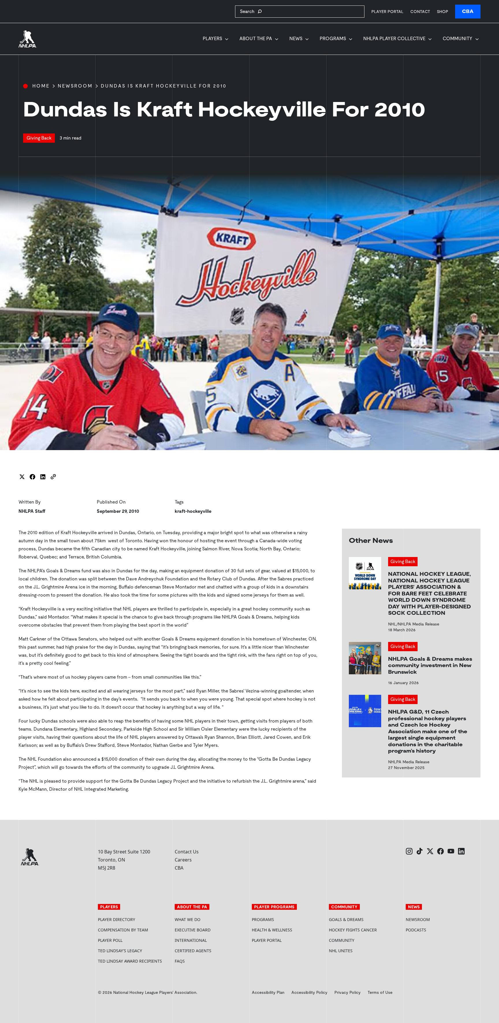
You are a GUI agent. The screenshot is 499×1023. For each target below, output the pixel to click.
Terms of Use (380, 992)
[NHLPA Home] (27, 39)
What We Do (187, 919)
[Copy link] (53, 476)
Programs (333, 38)
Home (41, 86)
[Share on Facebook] (32, 476)
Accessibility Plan (268, 992)
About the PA (255, 38)
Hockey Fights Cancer (353, 930)
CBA (468, 11)
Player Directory (116, 919)
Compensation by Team (123, 930)
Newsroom (75, 86)
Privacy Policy (347, 992)
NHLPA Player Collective (394, 38)
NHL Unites (362, 950)
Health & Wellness (272, 930)
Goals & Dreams (346, 919)
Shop (442, 11)
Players (212, 38)
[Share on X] (21, 476)
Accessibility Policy (309, 992)
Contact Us (187, 852)
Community (457, 38)
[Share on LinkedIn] (42, 476)
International (191, 940)
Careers (183, 860)
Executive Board (193, 930)
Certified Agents (193, 950)
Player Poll (110, 940)
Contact (420, 11)
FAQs (180, 961)
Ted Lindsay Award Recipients (130, 961)
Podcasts (416, 930)
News (295, 38)
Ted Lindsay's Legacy (120, 950)
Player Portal (387, 11)
